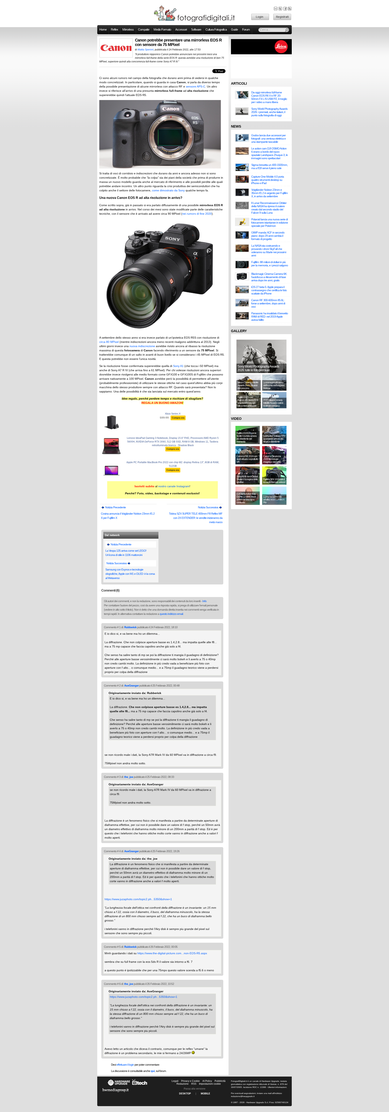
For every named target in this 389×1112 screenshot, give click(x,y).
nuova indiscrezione (142, 346)
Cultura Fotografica (216, 29)
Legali (175, 1081)
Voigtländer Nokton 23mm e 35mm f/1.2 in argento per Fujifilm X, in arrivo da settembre (269, 193)
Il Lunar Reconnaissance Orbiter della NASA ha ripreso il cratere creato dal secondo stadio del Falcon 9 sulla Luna (268, 207)
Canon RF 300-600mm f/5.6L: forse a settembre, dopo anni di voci (268, 303)
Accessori (181, 29)
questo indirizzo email (171, 613)
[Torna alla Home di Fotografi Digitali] (194, 21)
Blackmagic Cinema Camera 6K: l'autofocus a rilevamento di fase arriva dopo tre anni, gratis (269, 277)
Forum (246, 29)
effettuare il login (125, 1064)
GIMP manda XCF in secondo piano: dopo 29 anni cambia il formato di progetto (267, 236)
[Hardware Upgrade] (118, 1085)
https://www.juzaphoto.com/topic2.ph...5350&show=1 (138, 899)
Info (204, 601)
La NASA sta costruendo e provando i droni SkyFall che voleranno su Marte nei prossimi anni (268, 250)
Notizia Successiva (208, 507)
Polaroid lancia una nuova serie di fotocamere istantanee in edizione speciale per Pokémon (269, 222)
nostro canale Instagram (173, 486)
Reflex (114, 29)
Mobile (205, 1093)
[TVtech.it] (139, 1085)
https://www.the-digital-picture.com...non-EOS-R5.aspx (172, 953)
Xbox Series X (173, 413)
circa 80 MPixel (109, 341)
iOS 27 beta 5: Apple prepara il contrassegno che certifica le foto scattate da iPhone (269, 290)
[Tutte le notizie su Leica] (261, 53)
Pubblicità (220, 1081)
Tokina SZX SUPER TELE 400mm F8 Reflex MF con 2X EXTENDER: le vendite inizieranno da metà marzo (195, 518)
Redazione (182, 1083)
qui (153, 1071)
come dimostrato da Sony (168, 190)
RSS (193, 1083)
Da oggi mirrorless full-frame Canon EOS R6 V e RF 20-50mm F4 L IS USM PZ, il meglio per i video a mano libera (269, 97)
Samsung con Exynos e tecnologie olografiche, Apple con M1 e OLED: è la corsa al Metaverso (130, 574)
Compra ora (178, 418)
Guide (234, 29)
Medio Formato (162, 29)
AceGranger (131, 685)
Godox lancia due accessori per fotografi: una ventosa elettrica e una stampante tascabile (268, 138)
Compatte (143, 29)
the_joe (128, 776)
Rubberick (130, 627)
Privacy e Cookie (190, 1081)
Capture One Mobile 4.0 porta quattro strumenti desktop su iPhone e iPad (267, 180)
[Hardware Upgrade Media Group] (115, 1093)
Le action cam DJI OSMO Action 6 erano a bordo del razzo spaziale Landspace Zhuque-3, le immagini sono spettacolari (269, 153)
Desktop (185, 1093)
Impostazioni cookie (210, 1083)
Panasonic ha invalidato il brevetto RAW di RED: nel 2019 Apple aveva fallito (269, 316)
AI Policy (207, 1081)
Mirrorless (128, 29)
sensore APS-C (195, 86)
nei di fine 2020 (197, 213)
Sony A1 (178, 366)
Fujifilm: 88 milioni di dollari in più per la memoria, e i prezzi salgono (269, 263)
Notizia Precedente (115, 507)
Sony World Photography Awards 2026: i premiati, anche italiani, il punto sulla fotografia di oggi (269, 112)
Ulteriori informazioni (277, 1087)
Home (103, 29)
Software (196, 29)
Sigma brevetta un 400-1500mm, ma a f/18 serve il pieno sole (269, 166)
